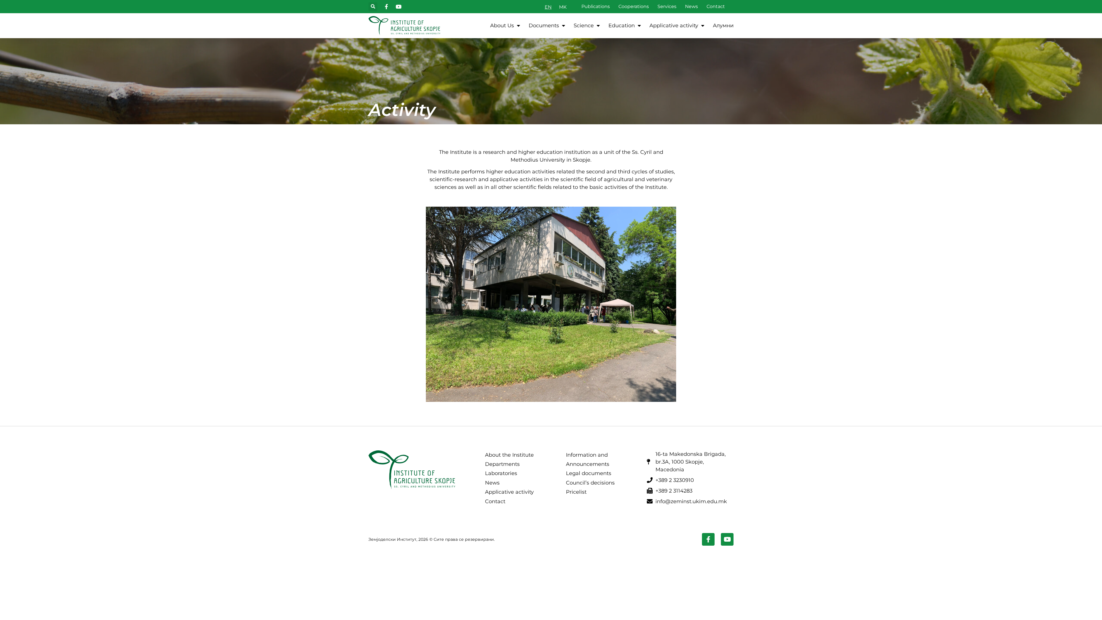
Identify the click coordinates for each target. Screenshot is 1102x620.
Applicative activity (673, 25)
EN (548, 7)
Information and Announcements (587, 459)
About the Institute (509, 455)
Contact (716, 6)
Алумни (723, 25)
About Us (502, 25)
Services (666, 6)
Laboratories (501, 473)
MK (562, 7)
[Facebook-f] (708, 539)
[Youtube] (727, 539)
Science (584, 25)
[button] (372, 6)
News (691, 6)
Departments (502, 464)
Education (621, 25)
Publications (595, 6)
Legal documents (588, 473)
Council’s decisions (590, 483)
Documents (544, 25)
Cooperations (633, 6)
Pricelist (576, 492)
